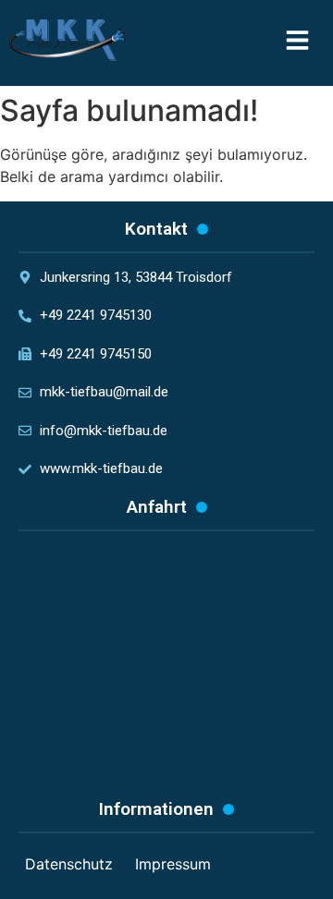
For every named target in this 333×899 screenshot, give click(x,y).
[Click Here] (297, 42)
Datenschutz (69, 864)
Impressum (173, 864)
